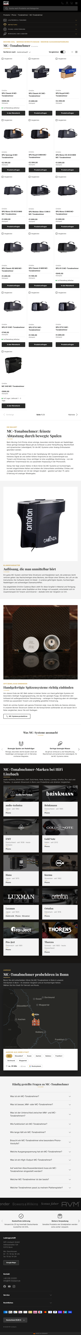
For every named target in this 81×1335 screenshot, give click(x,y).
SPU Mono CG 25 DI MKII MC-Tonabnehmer (66, 156)
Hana (9, 874)
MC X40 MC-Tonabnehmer (13, 386)
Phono (14, 15)
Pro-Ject (10, 942)
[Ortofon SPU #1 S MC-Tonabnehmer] (13, 306)
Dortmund (11, 1060)
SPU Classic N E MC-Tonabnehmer (37, 94)
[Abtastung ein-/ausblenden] (76, 24)
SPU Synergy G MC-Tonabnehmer (10, 156)
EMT (8, 838)
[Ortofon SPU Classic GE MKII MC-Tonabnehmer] (13, 247)
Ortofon (49, 908)
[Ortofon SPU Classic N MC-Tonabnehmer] (13, 72)
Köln (9, 1056)
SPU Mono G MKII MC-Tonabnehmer (65, 212)
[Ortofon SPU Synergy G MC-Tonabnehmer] (13, 134)
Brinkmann (51, 805)
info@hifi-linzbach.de (11, 1281)
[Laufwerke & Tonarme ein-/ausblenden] (76, 20)
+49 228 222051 (10, 1278)
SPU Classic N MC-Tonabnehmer (9, 94)
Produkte (6, 15)
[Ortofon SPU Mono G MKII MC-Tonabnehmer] (67, 190)
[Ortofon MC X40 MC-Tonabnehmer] (13, 365)
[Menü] (76, 3)
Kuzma (48, 874)
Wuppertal (23, 1060)
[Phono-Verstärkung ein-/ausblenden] (76, 29)
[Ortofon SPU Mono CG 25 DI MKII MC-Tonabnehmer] (67, 134)
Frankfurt (58, 1056)
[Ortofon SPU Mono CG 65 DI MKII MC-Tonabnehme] (13, 190)
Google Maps (11, 1262)
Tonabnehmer (23, 15)
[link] (15, 414)
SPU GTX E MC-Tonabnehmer (35, 328)
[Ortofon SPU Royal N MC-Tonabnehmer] (67, 72)
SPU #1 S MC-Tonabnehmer (13, 327)
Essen (29, 1056)
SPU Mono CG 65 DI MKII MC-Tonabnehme (12, 212)
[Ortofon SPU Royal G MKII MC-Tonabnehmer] (40, 134)
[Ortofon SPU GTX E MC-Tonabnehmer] (40, 306)
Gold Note (50, 838)
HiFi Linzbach (12, 1327)
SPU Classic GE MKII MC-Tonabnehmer (12, 269)
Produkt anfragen (40, 113)
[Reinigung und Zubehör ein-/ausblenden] (76, 33)
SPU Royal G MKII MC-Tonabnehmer (38, 156)
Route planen (36, 1066)
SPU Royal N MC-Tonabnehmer (63, 94)
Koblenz (48, 1056)
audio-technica (14, 805)
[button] (71, 3)
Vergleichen (54, 52)
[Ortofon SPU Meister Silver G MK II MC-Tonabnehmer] (40, 191)
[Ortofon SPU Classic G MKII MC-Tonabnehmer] (40, 247)
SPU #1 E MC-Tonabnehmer (67, 268)
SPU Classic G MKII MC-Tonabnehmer (38, 269)
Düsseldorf (19, 1056)
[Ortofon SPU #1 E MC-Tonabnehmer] (67, 247)
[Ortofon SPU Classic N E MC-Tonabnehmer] (40, 72)
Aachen (38, 1056)
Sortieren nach (9, 52)
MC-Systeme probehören (18, 716)
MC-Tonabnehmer (36, 15)
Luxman (10, 908)
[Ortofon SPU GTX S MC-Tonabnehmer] (67, 306)
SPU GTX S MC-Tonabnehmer (62, 328)
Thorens (49, 942)
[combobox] (40, 8)
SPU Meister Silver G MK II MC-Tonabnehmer (39, 213)
